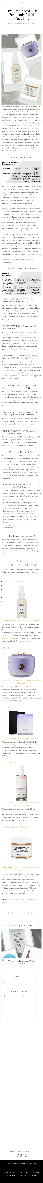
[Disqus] (22, 1058)
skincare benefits (20, 257)
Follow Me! (21, 1156)
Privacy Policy (9, 1172)
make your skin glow (10, 123)
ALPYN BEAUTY (10, 763)
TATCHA (7, 648)
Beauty (25, 23)
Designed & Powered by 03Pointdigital (21, 1175)
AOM (21, 2)
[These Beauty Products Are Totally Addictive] (22, 945)
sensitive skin (31, 126)
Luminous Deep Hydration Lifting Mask (21, 738)
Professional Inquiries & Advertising (21, 1163)
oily (23, 126)
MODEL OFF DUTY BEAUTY (15, 582)
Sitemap (36, 1172)
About (28, 1172)
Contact (21, 1172)
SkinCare (31, 23)
